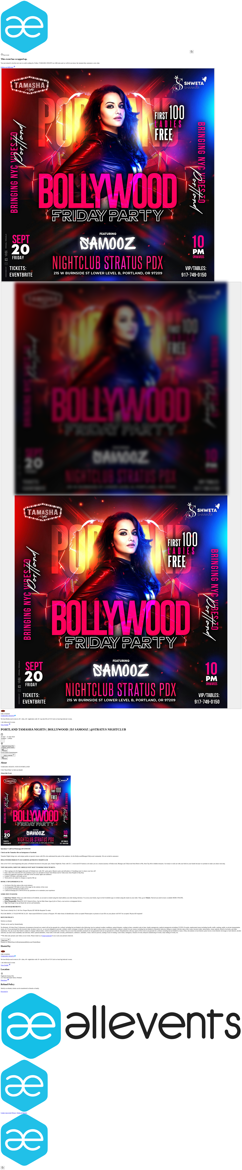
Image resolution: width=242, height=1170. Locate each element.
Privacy (14, 1113)
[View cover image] (108, 175)
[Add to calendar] (3, 740)
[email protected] (47, 936)
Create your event (6, 1113)
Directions (4, 980)
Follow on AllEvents (7, 67)
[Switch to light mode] (192, 51)
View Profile (4, 725)
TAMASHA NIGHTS (7, 716)
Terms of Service (22, 1113)
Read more (4, 940)
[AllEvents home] (95, 52)
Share (5, 750)
